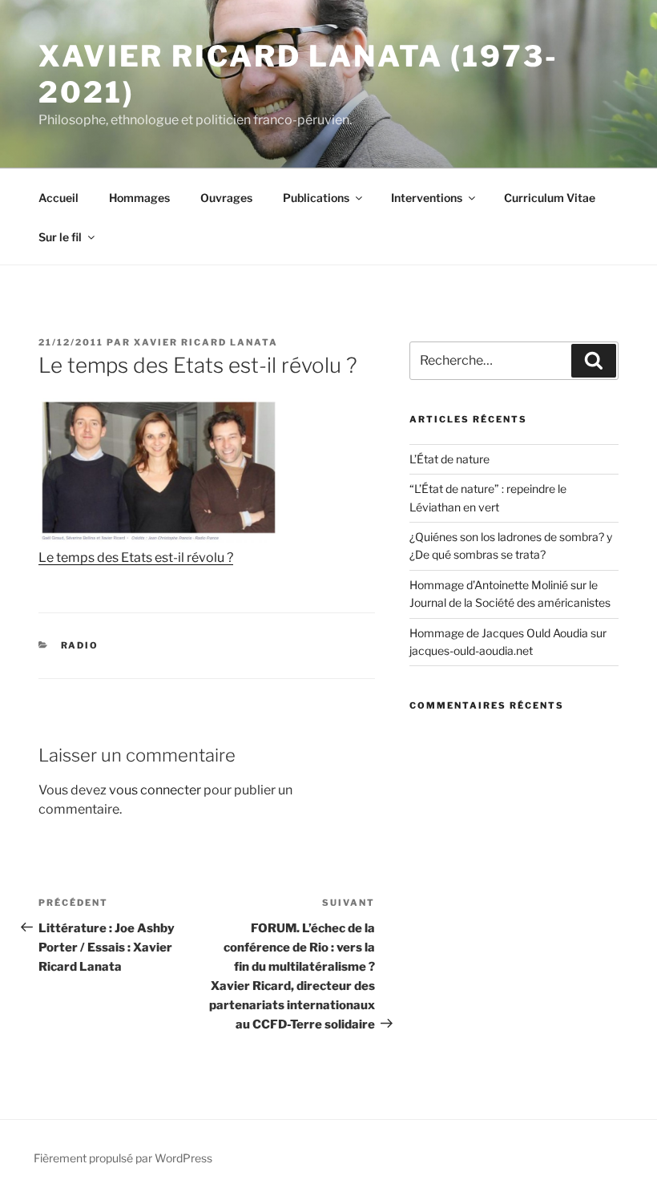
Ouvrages (226, 197)
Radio (80, 645)
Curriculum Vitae (549, 197)
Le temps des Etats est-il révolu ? (135, 557)
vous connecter (155, 790)
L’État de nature (449, 459)
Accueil (58, 197)
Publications (316, 197)
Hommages (139, 197)
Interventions (426, 197)
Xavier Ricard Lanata (206, 342)
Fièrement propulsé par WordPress (123, 1158)
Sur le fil (60, 237)
